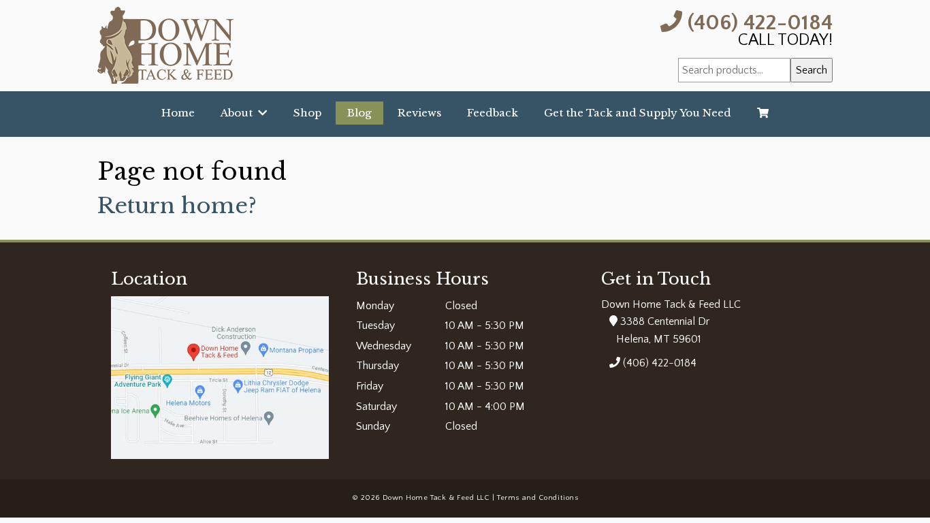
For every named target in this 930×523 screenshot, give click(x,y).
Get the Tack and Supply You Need (637, 112)
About (239, 112)
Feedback (492, 112)
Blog (359, 112)
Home (178, 112)
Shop (307, 112)
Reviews (419, 112)
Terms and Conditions (537, 498)
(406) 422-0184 (757, 21)
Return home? (177, 205)
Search (811, 70)
